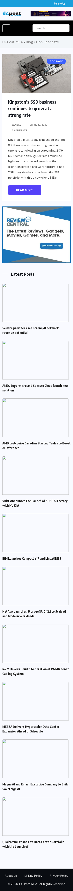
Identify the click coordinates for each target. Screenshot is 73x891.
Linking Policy (33, 876)
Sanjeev (16, 124)
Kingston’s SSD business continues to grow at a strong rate (32, 108)
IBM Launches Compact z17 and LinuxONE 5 (31, 558)
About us (11, 876)
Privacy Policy (59, 876)
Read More (24, 190)
